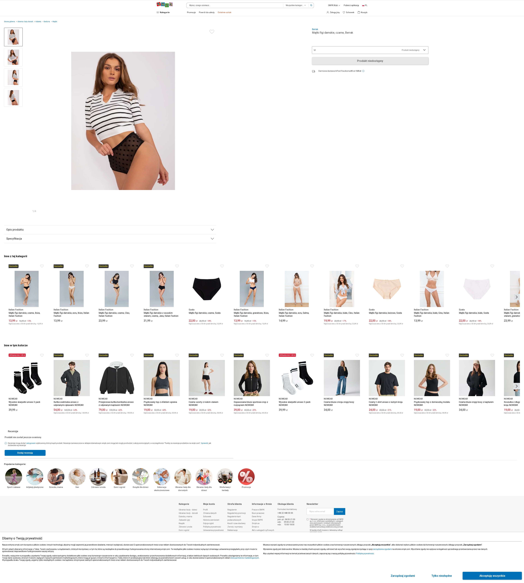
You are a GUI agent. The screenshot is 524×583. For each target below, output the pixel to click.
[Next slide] (213, 121)
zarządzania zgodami (382, 549)
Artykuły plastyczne (34, 487)
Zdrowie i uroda (98, 487)
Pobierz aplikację (351, 5)
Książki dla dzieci (140, 487)
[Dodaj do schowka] (211, 31)
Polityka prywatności (365, 553)
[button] (311, 5)
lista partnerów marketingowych (245, 558)
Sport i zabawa (13, 487)
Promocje (246, 487)
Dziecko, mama (56, 487)
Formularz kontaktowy (287, 509)
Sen (77, 487)
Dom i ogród (119, 487)
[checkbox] (307, 519)
